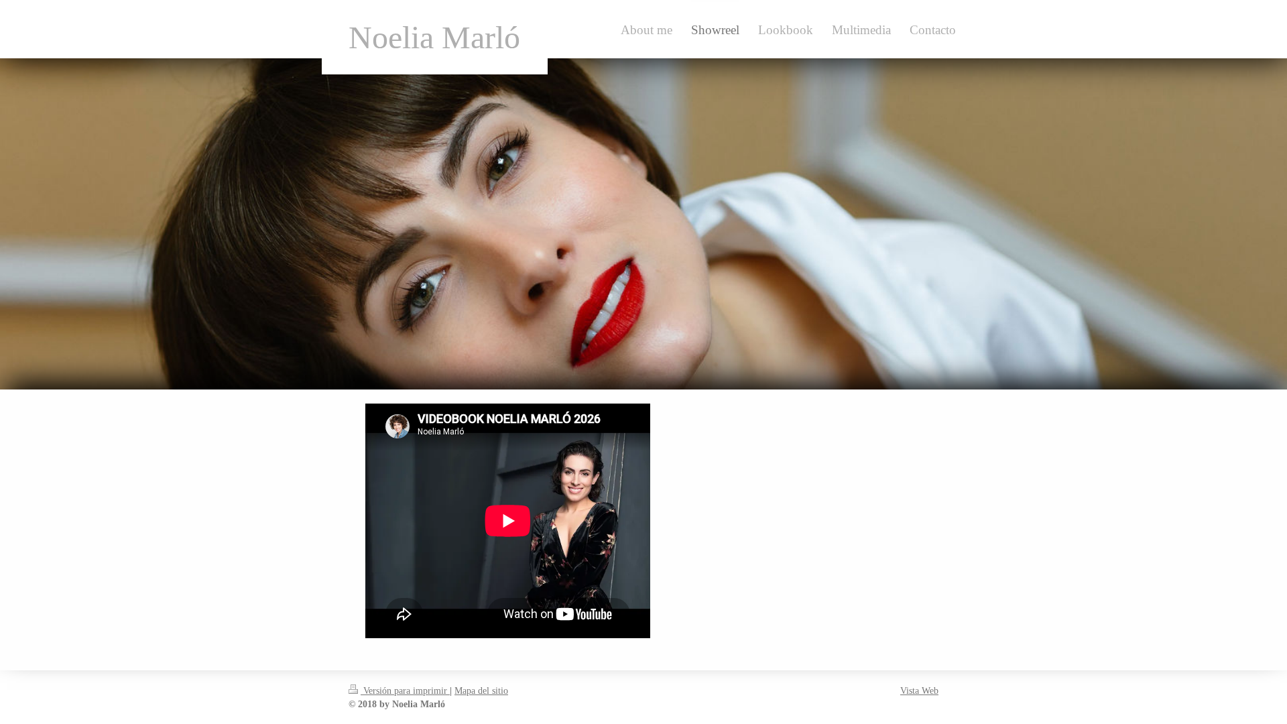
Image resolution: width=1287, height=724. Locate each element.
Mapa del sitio (481, 690)
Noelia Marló (434, 37)
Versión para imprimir (405, 690)
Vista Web (919, 690)
